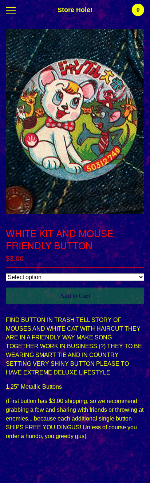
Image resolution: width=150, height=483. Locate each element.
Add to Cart (75, 296)
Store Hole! (75, 10)
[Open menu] (12, 10)
